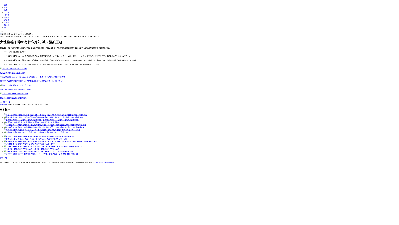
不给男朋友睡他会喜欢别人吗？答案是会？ (53, 132)
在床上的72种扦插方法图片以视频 (12, 73)
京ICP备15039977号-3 (100, 162)
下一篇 (7, 102)
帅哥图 (6, 20)
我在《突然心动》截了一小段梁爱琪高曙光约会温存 (63, 117)
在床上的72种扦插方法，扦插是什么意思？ (16, 89)
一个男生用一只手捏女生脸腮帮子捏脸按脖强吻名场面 (66, 125)
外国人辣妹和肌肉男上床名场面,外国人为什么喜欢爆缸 (67, 115)
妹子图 (6, 17)
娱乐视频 (3, 104)
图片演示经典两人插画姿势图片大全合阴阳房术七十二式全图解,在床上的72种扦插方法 (32, 81)
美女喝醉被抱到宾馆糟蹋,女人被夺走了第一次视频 (61, 130)
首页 (5, 5)
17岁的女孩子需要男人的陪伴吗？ (43, 144)
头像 (5, 10)
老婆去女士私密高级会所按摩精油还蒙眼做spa (57, 136)
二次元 (6, 12)
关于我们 (111, 162)
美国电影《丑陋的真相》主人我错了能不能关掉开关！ (66, 127)
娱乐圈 (6, 25)
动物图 (6, 15)
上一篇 (2, 102)
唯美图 (6, 22)
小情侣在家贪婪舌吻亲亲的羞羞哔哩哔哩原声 (56, 151)
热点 (5, 27)
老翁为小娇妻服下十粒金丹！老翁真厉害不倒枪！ (61, 120)
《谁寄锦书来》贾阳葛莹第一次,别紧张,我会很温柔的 (64, 146)
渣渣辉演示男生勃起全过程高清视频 (46, 122)
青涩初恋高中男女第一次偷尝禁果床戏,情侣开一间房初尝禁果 (74, 141)
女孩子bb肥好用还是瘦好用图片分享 (13, 98)
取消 (21, 31)
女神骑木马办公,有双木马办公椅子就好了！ (54, 139)
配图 (5, 7)
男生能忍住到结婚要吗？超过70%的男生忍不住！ (60, 154)
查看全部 (3, 158)
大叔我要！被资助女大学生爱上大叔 (46, 149)
